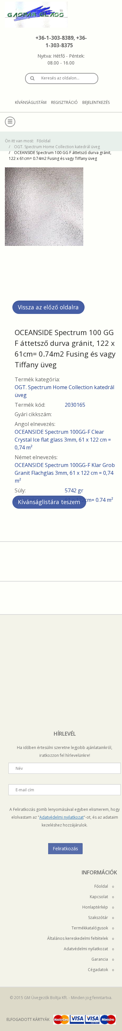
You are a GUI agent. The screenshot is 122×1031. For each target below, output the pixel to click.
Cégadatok (98, 969)
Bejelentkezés (96, 102)
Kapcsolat (99, 896)
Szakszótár (98, 917)
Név (19, 768)
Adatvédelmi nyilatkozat (61, 817)
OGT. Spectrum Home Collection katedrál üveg (57, 146)
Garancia (100, 959)
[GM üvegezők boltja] (61, 15)
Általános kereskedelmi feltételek (78, 938)
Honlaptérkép (95, 907)
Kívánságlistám (31, 102)
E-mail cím (25, 790)
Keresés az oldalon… (60, 78)
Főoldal (43, 141)
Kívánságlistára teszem (49, 502)
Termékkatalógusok (90, 928)
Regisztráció (64, 102)
